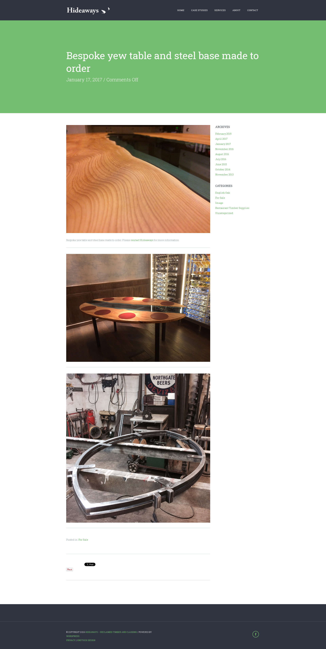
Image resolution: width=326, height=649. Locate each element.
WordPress (72, 636)
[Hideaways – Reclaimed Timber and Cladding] (88, 10)
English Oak (222, 192)
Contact (252, 10)
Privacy (70, 640)
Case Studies (199, 10)
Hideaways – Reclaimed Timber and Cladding (111, 632)
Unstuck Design (86, 640)
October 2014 (222, 169)
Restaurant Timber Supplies (232, 208)
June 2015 (221, 164)
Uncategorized (224, 213)
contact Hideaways (142, 240)
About (236, 10)
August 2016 (222, 154)
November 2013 (224, 174)
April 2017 (221, 138)
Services (220, 10)
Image (219, 203)
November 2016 (224, 149)
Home (180, 10)
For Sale (83, 539)
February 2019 (223, 133)
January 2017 (223, 144)
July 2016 (220, 159)
